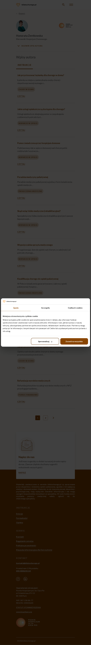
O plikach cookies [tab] (75, 308)
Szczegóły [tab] (45, 308)
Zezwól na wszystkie (74, 341)
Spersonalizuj (43, 341)
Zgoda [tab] (16, 308)
